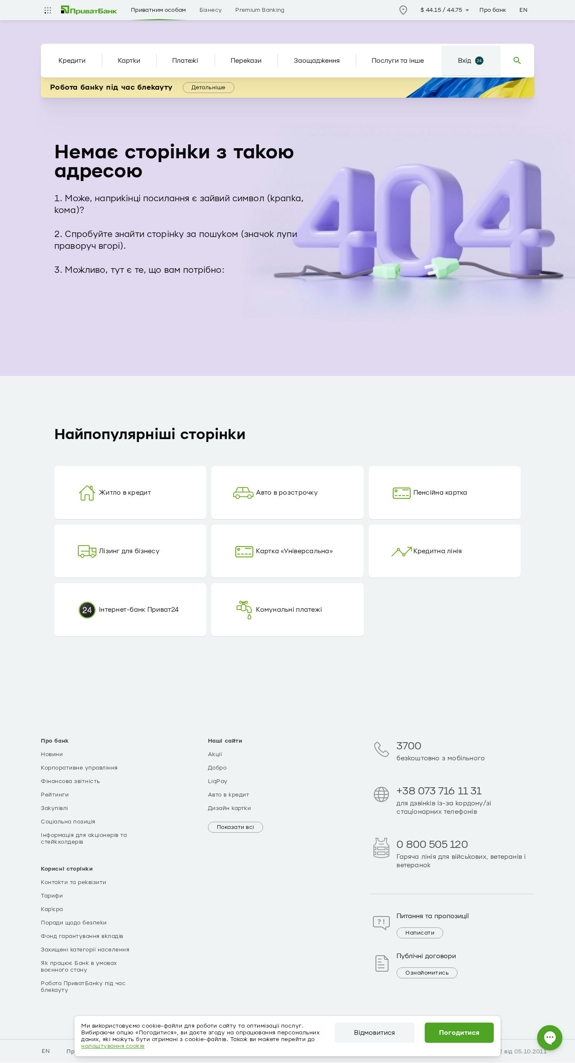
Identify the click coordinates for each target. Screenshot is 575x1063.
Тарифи (52, 895)
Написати (419, 933)
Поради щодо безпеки (74, 922)
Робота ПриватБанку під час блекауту (83, 987)
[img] (89, 10)
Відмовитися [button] (374, 1032)
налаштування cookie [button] (113, 1046)
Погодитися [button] (459, 1032)
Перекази (246, 60)
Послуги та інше (398, 60)
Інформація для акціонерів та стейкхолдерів (84, 838)
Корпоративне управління (79, 768)
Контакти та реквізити (73, 882)
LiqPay (218, 781)
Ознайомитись (427, 973)
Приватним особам (158, 10)
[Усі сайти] (47, 10)
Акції (215, 754)
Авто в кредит (229, 794)
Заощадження (317, 60)
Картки (129, 60)
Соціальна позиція (68, 821)
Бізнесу (211, 10)
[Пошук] (517, 60)
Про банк (492, 10)
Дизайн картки (229, 808)
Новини (52, 754)
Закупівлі (54, 808)
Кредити (72, 60)
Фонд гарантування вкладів (82, 936)
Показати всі (235, 827)
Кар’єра (52, 909)
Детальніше (209, 87)
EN (523, 10)
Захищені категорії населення (85, 949)
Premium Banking (259, 10)
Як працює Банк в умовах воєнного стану (79, 966)
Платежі (185, 60)
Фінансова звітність (70, 781)
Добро (217, 768)
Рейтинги (55, 794)
